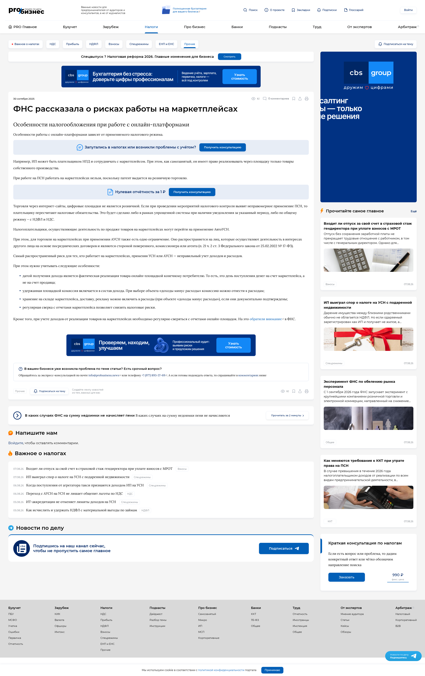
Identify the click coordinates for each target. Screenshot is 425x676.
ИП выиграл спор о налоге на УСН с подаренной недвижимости (77, 477)
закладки (293, 98)
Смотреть (229, 56)
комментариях (248, 375)
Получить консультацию (222, 147)
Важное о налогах (26, 44)
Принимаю (272, 670)
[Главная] (26, 10)
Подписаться (280, 548)
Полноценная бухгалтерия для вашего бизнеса (190, 10)
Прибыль (72, 44)
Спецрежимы (139, 44)
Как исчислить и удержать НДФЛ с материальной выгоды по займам (81, 510)
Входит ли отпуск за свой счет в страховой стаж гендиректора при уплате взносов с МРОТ (99, 468)
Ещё (414, 211)
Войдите (15, 443)
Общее (330, 442)
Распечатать (307, 99)
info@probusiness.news (103, 375)
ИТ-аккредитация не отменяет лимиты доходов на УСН (71, 502)
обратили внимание (266, 319)
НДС (53, 44)
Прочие (189, 44)
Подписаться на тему (398, 44)
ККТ (330, 521)
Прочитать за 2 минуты (286, 415)
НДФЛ (93, 44)
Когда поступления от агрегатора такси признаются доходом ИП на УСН (85, 485)
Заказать (346, 577)
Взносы (114, 44)
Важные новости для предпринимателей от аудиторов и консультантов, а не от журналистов (103, 10)
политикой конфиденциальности (221, 670)
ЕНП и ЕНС (166, 44)
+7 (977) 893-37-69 (153, 375)
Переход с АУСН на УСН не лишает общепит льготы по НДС (74, 493)
